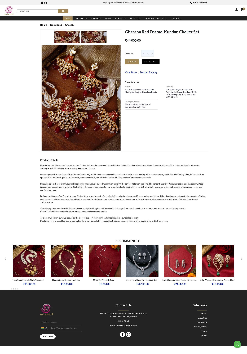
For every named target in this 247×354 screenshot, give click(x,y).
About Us (202, 318)
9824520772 (123, 321)
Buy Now (132, 62)
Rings (108, 18)
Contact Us (176, 18)
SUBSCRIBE (48, 336)
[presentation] (5, 258)
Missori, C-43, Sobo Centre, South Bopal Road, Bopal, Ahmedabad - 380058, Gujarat (123, 315)
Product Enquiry (148, 72)
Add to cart (150, 62)
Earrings (95, 18)
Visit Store (131, 72)
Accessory (135, 18)
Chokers (69, 24)
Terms (204, 331)
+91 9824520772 (200, 2)
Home (67, 18)
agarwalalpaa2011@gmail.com (123, 325)
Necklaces (81, 18)
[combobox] (45, 328)
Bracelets (120, 18)
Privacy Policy (200, 326)
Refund (204, 335)
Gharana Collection (155, 18)
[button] (11, 288)
